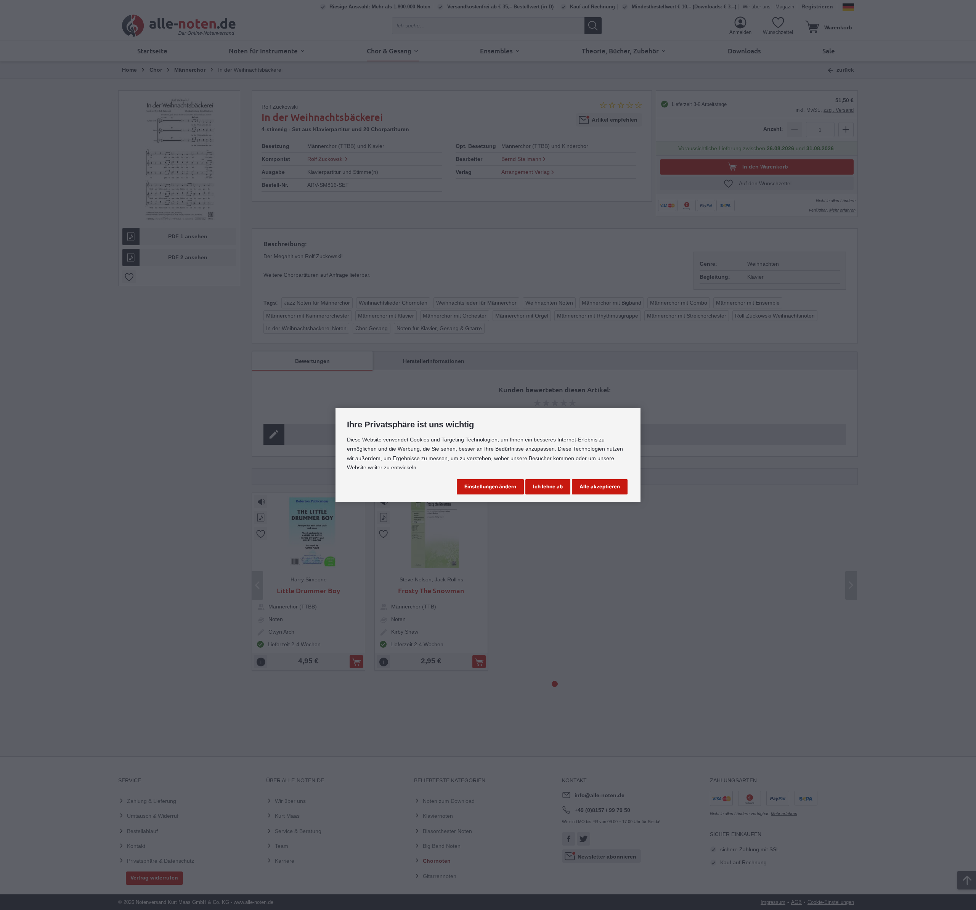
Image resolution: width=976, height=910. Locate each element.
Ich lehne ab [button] (548, 486)
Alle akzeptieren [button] (600, 486)
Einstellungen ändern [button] (490, 486)
